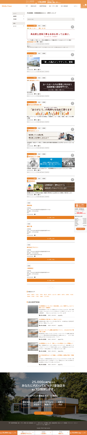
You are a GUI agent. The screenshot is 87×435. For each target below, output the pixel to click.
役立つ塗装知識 (64, 6)
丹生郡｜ (33, 296)
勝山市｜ (46, 294)
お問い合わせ (40, 423)
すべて (14, 26)
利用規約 (65, 423)
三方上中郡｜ (46, 296)
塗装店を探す (33, 6)
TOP (27, 6)
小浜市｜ (37, 294)
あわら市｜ (54, 294)
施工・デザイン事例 (53, 6)
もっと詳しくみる (50, 217)
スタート (43, 413)
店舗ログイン (47, 424)
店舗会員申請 (54, 423)
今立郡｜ (72, 294)
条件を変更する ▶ (80, 228)
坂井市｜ (63, 294)
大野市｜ (41, 294)
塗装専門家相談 (43, 6)
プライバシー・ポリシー (73, 423)
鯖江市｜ (50, 294)
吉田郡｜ (68, 294)
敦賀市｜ (33, 294)
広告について (60, 423)
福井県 (14, 16)
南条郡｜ (29, 296)
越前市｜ (59, 294)
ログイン (35, 423)
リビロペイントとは (40, 424)
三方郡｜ (37, 296)
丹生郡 (14, 19)
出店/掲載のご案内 (47, 423)
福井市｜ (29, 294)
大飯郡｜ (41, 296)
